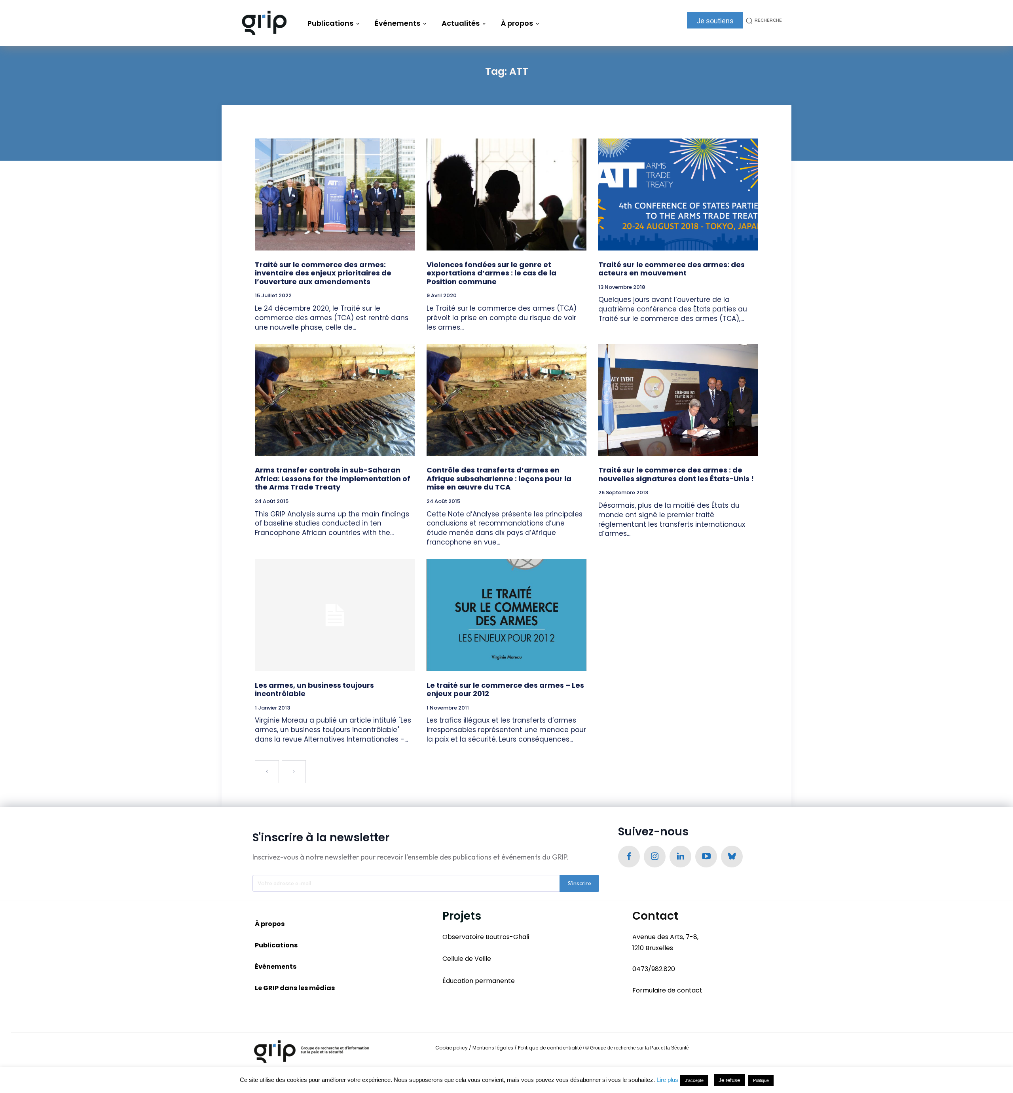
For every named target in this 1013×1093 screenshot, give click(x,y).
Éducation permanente (478, 980)
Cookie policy (451, 1047)
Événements (275, 966)
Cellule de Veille (466, 958)
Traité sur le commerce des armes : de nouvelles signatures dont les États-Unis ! (676, 474)
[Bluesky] (732, 856)
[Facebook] (629, 856)
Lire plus (667, 1079)
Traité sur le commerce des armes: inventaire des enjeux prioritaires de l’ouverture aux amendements (323, 273)
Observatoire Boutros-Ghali (485, 936)
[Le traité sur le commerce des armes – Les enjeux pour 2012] (506, 615)
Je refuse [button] (729, 1080)
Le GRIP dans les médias (295, 987)
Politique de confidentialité (550, 1047)
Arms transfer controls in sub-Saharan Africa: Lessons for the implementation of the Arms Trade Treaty (332, 478)
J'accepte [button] (694, 1080)
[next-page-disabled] (294, 771)
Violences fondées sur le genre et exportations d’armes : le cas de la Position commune (491, 273)
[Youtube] (706, 856)
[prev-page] (267, 771)
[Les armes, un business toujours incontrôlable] (335, 615)
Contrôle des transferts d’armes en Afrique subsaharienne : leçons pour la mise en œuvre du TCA (499, 478)
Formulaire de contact (667, 990)
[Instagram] (655, 856)
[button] (762, 20)
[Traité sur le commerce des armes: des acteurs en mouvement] (678, 194)
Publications (276, 945)
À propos (270, 923)
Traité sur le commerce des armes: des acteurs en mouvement (671, 269)
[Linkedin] (680, 856)
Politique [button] (761, 1080)
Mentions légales (492, 1047)
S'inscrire (579, 883)
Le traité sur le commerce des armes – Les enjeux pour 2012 (505, 689)
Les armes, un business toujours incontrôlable (314, 689)
